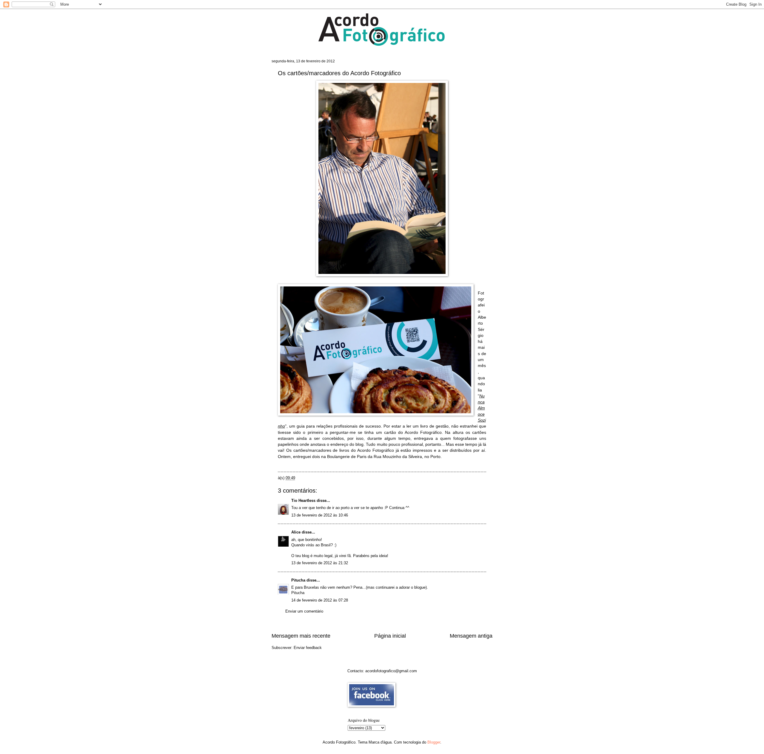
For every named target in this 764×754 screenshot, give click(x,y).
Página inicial (390, 636)
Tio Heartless (303, 500)
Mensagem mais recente (301, 636)
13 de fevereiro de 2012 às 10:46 (319, 515)
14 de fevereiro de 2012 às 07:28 (319, 600)
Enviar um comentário (304, 611)
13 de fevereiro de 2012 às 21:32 (319, 563)
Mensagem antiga (471, 636)
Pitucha (298, 580)
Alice (296, 532)
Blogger (433, 742)
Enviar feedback (308, 647)
